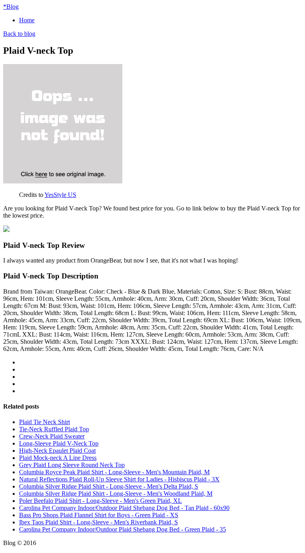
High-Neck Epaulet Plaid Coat (57, 450)
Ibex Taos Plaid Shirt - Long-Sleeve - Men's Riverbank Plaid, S (98, 522)
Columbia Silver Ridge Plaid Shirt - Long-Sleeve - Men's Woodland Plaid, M (115, 493)
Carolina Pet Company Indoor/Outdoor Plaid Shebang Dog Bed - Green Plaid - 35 (122, 529)
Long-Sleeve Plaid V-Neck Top (58, 443)
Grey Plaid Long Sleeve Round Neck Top (72, 464)
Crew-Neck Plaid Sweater (52, 436)
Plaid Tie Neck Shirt (44, 422)
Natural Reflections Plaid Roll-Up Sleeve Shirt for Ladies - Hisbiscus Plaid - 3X (119, 479)
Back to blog (19, 33)
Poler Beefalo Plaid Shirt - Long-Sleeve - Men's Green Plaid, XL (100, 500)
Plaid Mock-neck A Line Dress (58, 457)
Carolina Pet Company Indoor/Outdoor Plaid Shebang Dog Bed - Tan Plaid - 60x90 (124, 507)
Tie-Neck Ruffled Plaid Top (54, 429)
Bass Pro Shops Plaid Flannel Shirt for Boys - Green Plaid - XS (98, 515)
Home (27, 20)
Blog (11, 6)
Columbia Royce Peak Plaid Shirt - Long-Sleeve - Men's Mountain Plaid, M (114, 472)
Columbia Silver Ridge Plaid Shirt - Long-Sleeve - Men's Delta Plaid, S (108, 486)
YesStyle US (60, 194)
